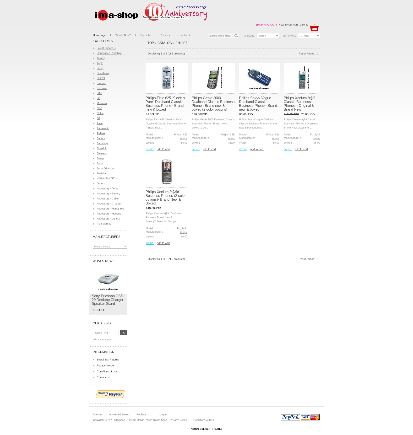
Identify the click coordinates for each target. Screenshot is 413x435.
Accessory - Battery (108, 193)
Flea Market (104, 223)
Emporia (101, 83)
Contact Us (186, 35)
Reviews (165, 35)
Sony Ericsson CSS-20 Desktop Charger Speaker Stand (108, 300)
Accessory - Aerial (107, 188)
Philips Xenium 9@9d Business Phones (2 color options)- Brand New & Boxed (166, 197)
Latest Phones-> (106, 48)
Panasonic (103, 128)
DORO (101, 78)
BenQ (100, 68)
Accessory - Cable (108, 198)
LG (98, 98)
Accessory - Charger (109, 203)
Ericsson (102, 88)
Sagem (101, 138)
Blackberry (103, 73)
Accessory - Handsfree (110, 208)
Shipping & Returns (108, 359)
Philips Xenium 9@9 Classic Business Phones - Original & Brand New (299, 103)
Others (101, 183)
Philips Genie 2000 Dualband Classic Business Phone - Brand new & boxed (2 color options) (213, 103)
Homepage (99, 35)
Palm (100, 123)
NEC (99, 108)
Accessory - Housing (109, 213)
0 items (304, 24)
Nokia (100, 113)
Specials (145, 35)
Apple (100, 63)
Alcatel (100, 58)
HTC (99, 93)
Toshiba (101, 173)
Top (150, 43)
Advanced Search (103, 339)
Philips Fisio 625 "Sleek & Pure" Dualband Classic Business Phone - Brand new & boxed (165, 103)
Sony (100, 163)
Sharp (100, 158)
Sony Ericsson (105, 168)
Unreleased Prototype (109, 53)
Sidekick (102, 148)
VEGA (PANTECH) (108, 178)
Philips (181, 43)
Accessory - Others (108, 218)
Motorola (102, 103)
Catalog (165, 43)
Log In (163, 414)
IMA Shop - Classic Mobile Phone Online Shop (140, 420)
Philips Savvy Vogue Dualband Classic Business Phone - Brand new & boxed (258, 103)
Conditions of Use (107, 371)
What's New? (123, 35)
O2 (98, 118)
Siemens (102, 153)
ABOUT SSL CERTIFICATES (207, 429)
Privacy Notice (105, 365)
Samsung (102, 143)
